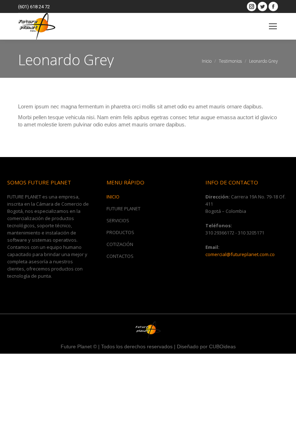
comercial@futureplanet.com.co (240, 254)
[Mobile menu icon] (273, 26)
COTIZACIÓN (119, 244)
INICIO (112, 196)
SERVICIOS (117, 220)
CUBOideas (222, 346)
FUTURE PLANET (123, 208)
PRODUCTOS (120, 232)
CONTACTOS (120, 256)
